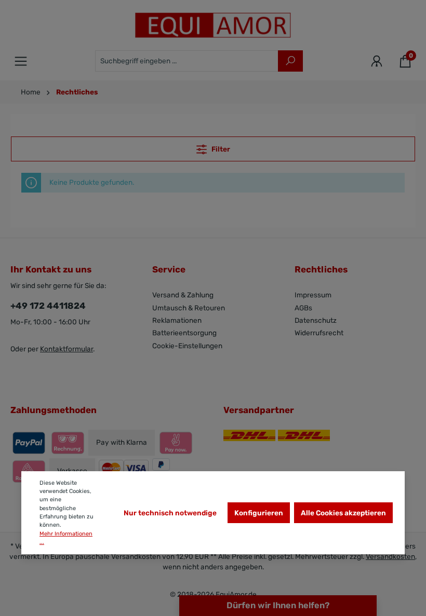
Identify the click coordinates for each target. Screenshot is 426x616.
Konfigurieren (258, 513)
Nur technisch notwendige (170, 513)
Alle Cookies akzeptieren (343, 513)
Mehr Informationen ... (65, 537)
